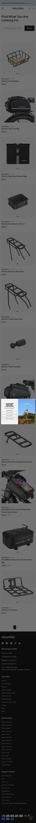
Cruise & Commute (9, 412)
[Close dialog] (34, 399)
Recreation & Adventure (9, 418)
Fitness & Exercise (9, 415)
